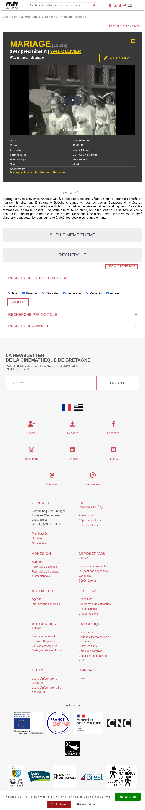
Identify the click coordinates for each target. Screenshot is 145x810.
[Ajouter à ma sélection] (133, 41)
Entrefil (41, 670)
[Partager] (124, 5)
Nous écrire (39, 543)
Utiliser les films (88, 525)
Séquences (74, 293)
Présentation (86, 515)
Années (115, 293)
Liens (82, 678)
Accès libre (85, 599)
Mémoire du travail (43, 636)
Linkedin (72, 458)
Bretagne (59, 172)
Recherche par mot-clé (72, 314)
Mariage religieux (21, 172)
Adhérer (37, 561)
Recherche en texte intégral (72, 278)
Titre (14, 293)
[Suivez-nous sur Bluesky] (113, 450)
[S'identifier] (120, 5)
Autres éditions (88, 646)
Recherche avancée (72, 326)
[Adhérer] (110, 5)
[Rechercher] (94, 5)
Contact (40, 503)
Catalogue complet (90, 650)
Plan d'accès (40, 533)
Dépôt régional (87, 580)
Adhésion (41, 554)
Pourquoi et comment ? (93, 566)
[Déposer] (115, 5)
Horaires (37, 538)
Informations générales (46, 603)
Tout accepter (128, 796)
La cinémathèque (93, 505)
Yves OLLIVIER (65, 51)
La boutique (91, 624)
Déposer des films (90, 520)
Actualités (43, 591)
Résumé (31, 293)
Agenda (36, 599)
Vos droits (85, 575)
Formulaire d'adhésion (45, 566)
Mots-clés (95, 293)
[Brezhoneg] (130, 5)
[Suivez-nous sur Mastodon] (52, 476)
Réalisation (52, 293)
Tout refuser (59, 804)
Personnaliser (86, 804)
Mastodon (52, 484)
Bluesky (113, 458)
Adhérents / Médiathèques (95, 603)
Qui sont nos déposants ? (94, 571)
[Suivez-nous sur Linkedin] (72, 450)
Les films (88, 591)
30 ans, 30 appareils (44, 641)
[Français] (66, 407)
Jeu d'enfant (43, 172)
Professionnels (88, 608)
